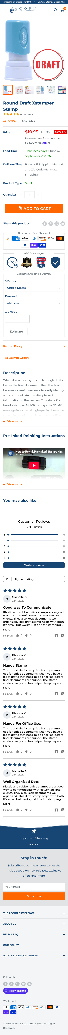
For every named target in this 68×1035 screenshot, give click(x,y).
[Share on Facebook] (44, 223)
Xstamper (10, 120)
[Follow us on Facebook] (5, 983)
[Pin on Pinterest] (50, 223)
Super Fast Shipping (34, 838)
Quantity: (9, 194)
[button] (11, 114)
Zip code (11, 311)
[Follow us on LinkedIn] (29, 983)
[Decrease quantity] (21, 194)
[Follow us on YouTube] (23, 983)
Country (10, 280)
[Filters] (6, 579)
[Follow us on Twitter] (11, 983)
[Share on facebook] (56, 636)
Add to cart (37, 208)
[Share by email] (62, 223)
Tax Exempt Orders (16, 357)
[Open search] (55, 10)
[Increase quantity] (38, 194)
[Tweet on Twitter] (56, 223)
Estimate (16, 331)
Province (11, 296)
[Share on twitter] (63, 636)
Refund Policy (12, 346)
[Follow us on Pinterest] (17, 983)
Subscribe (34, 896)
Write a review (34, 565)
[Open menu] (4, 10)
